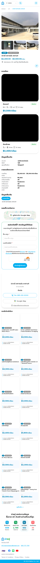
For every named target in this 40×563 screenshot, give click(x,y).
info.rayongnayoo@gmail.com (10, 546)
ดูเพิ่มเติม (19, 507)
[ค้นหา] (20, 3)
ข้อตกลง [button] (22, 252)
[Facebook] (9, 551)
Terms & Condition (7, 557)
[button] (20, 3)
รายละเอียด (6, 198)
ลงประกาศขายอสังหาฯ (7, 554)
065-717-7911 (25, 546)
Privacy (25, 260)
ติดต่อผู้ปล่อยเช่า (20, 265)
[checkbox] (4, 251)
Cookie (27, 557)
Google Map (21, 301)
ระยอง (10, 3)
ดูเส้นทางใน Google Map (21, 215)
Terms (28, 260)
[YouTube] (17, 551)
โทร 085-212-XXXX (21, 295)
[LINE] (13, 551)
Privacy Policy (19, 557)
